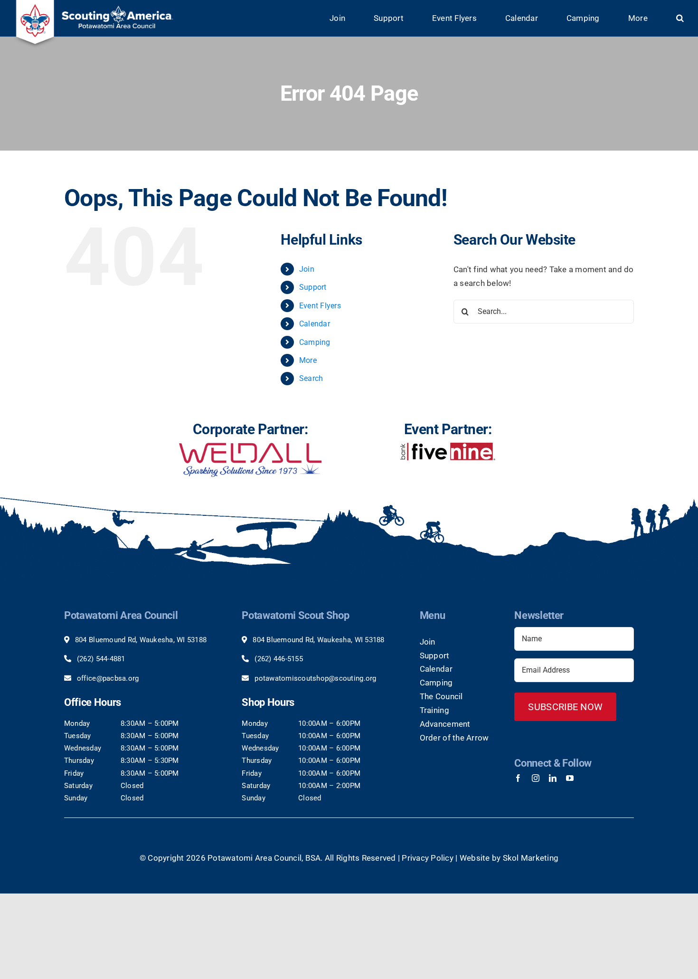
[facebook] (518, 778)
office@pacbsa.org (108, 678)
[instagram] (535, 778)
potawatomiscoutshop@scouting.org (315, 678)
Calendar (314, 323)
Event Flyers (320, 305)
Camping (314, 342)
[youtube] (570, 778)
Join (306, 269)
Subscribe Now (565, 707)
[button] (680, 18)
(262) (264, 659)
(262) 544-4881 (101, 659)
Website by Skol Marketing (509, 858)
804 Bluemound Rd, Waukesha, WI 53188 (141, 640)
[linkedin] (553, 778)
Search (311, 378)
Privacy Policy (427, 858)
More (308, 360)
